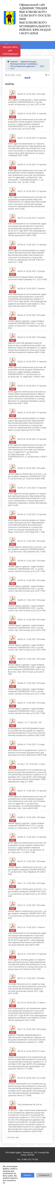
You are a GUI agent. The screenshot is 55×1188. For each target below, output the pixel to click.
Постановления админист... (23, 66)
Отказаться (44, 1175)
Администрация (28, 61)
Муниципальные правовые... (24, 63)
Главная (13, 61)
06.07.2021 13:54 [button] (13, 74)
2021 (42, 66)
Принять (27, 1175)
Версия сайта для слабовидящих (10, 50)
